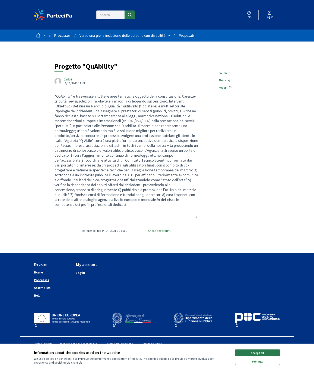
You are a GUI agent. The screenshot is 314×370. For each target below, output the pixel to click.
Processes (62, 35)
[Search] (130, 14)
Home (38, 272)
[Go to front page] (53, 15)
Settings (257, 361)
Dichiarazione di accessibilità (78, 344)
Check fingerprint (159, 231)
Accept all (257, 353)
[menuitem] (53, 272)
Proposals (187, 35)
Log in (80, 272)
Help (37, 295)
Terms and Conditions (119, 344)
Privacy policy (43, 344)
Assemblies (42, 287)
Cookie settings (152, 344)
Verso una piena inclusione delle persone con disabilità (122, 35)
